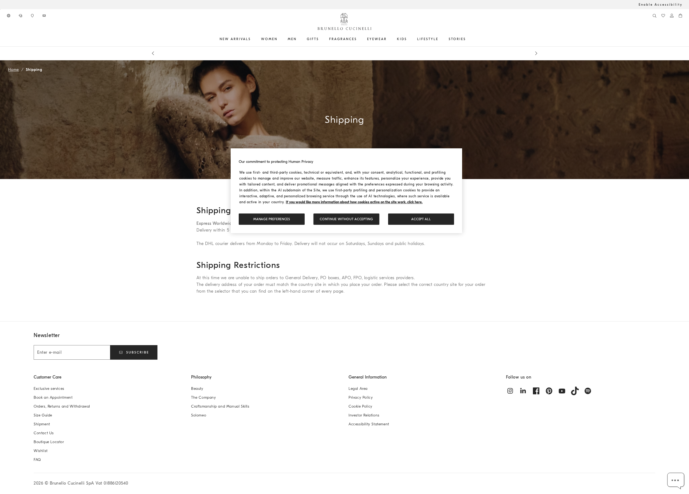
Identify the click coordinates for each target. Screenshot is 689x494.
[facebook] (536, 390)
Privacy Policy (361, 397)
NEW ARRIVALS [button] (235, 39)
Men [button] (292, 39)
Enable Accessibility (661, 4)
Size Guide (43, 415)
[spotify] (587, 390)
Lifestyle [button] (427, 39)
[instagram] (510, 390)
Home (13, 69)
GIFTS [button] (313, 39)
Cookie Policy (360, 406)
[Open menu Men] (298, 39)
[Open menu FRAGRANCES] (359, 39)
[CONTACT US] (21, 15)
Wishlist (41, 451)
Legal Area (358, 388)
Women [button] (269, 39)
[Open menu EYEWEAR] (389, 39)
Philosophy (201, 377)
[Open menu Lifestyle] (440, 39)
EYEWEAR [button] (377, 39)
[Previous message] (153, 53)
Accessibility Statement (369, 424)
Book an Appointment (53, 397)
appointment (341, 53)
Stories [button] (457, 39)
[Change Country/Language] (9, 15)
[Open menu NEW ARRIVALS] (253, 39)
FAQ (37, 459)
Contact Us (44, 433)
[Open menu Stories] (468, 39)
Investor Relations (364, 415)
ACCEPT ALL (421, 219)
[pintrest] (549, 390)
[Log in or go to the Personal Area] (672, 15)
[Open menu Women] (279, 39)
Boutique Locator (49, 442)
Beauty (197, 388)
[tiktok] (575, 390)
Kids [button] (402, 39)
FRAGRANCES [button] (343, 39)
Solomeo (198, 415)
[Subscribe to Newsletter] (44, 15)
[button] (676, 481)
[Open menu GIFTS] (321, 39)
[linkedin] (523, 390)
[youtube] (562, 390)
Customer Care (47, 377)
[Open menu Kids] (409, 39)
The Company (203, 397)
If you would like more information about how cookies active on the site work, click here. (354, 202)
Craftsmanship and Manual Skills (220, 406)
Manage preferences (271, 219)
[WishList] (663, 15)
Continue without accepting (346, 219)
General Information (368, 377)
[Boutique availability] (33, 15)
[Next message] (536, 53)
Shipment (42, 424)
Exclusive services (49, 388)
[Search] (654, 15)
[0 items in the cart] (680, 15)
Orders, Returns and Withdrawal (62, 406)
